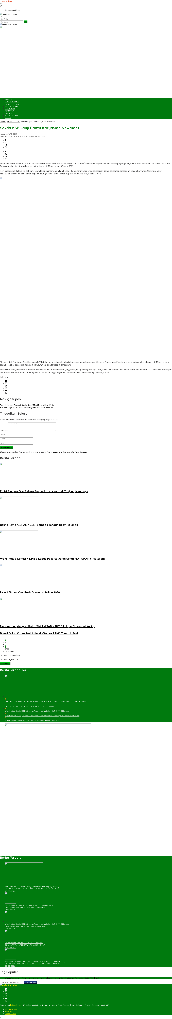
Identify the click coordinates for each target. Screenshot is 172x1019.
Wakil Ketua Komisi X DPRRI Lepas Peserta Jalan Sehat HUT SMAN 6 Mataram (52, 558)
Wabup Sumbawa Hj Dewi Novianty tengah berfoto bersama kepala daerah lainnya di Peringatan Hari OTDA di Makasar (54, 978)
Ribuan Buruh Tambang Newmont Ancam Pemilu (26, 407)
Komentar (4, 430)
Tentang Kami (11, 1009)
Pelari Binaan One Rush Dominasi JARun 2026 (30, 592)
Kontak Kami (10, 1014)
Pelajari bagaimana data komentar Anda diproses (66, 452)
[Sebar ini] (5, 140)
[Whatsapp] (6, 147)
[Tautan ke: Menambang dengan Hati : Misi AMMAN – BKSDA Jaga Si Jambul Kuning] (10, 959)
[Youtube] (6, 390)
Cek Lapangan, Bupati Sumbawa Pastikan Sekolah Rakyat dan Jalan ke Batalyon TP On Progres (45, 701)
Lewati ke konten (7, 1)
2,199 (7, 649)
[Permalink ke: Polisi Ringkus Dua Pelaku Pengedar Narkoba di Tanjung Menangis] (19, 484)
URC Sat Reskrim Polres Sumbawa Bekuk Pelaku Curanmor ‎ (30, 706)
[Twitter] (6, 383)
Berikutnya (9, 651)
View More (5, 664)
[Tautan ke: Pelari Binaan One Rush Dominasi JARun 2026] (10, 940)
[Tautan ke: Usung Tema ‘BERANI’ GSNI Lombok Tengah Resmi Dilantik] (10, 903)
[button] (25, 21)
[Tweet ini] (6, 143)
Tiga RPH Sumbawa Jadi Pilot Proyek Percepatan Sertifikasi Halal (32, 720)
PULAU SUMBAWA (29, 136)
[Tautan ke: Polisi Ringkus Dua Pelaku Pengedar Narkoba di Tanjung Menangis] (24, 884)
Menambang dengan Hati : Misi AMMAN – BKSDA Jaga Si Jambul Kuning (47, 626)
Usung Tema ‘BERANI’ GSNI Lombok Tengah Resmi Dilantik (39, 525)
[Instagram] (6, 388)
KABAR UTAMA (6, 136)
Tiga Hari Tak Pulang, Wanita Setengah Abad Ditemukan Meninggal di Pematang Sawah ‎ (42, 716)
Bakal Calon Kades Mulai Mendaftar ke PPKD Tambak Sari (39, 633)
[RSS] (6, 393)
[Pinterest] (6, 386)
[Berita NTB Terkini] (8, 14)
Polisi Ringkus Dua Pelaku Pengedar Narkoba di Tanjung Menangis (44, 491)
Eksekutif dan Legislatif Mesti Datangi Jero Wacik (27, 405)
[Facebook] (6, 381)
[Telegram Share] (6, 145)
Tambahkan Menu (12, 10)
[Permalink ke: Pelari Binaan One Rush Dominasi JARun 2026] (19, 586)
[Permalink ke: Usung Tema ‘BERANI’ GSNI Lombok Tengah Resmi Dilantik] (19, 518)
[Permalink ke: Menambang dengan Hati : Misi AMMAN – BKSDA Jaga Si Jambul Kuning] (19, 619)
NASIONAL (17, 136)
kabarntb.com (16, 1005)
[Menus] (1, 3)
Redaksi (8, 1011)
